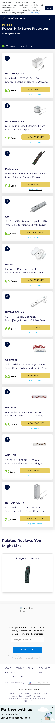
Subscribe (27, 650)
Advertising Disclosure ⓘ (14, 683)
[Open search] (50, 19)
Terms (31, 668)
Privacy (20, 668)
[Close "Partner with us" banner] (52, 707)
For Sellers (44, 672)
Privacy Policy (33, 13)
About (8, 668)
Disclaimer (44, 668)
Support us (11, 672)
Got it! (49, 8)
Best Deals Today (14, 676)
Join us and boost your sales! (15, 718)
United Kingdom (38, 683)
